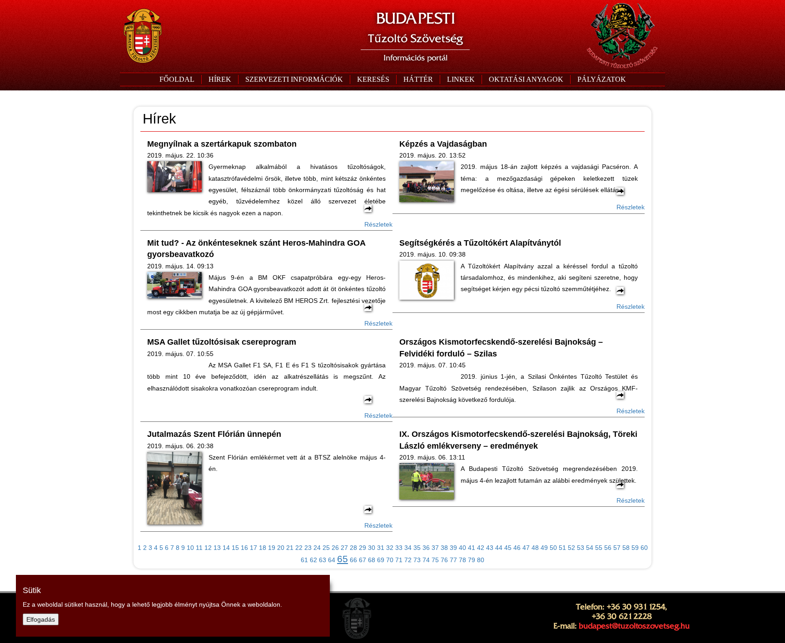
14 (226, 547)
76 (444, 560)
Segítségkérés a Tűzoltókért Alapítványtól (480, 242)
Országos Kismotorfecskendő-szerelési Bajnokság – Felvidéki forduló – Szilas (501, 347)
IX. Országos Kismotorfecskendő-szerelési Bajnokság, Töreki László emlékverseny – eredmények (518, 440)
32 (389, 547)
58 (626, 547)
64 (331, 560)
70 (389, 560)
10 (190, 547)
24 (317, 547)
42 (480, 547)
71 (398, 560)
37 (435, 547)
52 (571, 547)
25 (326, 547)
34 (408, 547)
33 (398, 547)
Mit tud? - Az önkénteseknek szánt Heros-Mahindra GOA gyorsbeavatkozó (256, 248)
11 (199, 547)
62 (313, 560)
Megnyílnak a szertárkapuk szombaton (222, 143)
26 (335, 547)
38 (444, 547)
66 (353, 560)
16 (244, 547)
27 (344, 547)
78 (462, 560)
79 (471, 560)
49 (544, 547)
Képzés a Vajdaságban (443, 143)
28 (353, 547)
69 (380, 560)
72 (408, 560)
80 (480, 560)
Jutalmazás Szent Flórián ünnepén (214, 434)
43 (489, 547)
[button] (294, 79)
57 (617, 547)
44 (498, 547)
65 (342, 559)
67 (362, 560)
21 (289, 547)
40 (462, 547)
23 (308, 547)
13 (217, 547)
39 (453, 547)
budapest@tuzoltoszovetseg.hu (634, 625)
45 (508, 547)
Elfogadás (40, 619)
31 (380, 547)
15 (235, 547)
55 (598, 547)
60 (644, 547)
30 (371, 547)
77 (453, 560)
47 (526, 547)
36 (426, 547)
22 (299, 547)
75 (435, 560)
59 (635, 547)
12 (208, 547)
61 (304, 560)
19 (271, 547)
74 (426, 560)
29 (362, 547)
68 (371, 560)
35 (417, 547)
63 (322, 560)
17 (253, 547)
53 (580, 547)
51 (562, 547)
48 (535, 547)
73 (417, 560)
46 (517, 547)
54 (589, 547)
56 (607, 547)
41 (471, 547)
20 (280, 547)
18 (262, 547)
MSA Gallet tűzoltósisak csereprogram (221, 341)
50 (553, 547)
